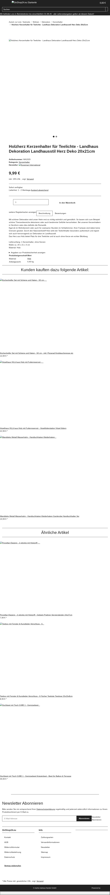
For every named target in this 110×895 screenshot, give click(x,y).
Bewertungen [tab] (60, 213)
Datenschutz (9, 857)
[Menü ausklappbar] (5, 3)
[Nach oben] (55, 893)
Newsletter (45, 847)
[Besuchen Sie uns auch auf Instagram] (4, 873)
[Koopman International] (29, 165)
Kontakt (7, 837)
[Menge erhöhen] (51, 202)
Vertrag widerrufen (12, 866)
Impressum (45, 857)
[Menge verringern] (11, 202)
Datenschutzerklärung (45, 809)
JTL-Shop (104, 888)
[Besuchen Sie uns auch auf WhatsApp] (4, 876)
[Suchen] (106, 9)
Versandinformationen (50, 842)
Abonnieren (84, 818)
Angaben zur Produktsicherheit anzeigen (28, 252)
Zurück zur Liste (15, 22)
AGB (6, 842)
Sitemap (44, 852)
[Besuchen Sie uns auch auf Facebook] (4, 870)
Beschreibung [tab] (44, 213)
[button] (95, 3)
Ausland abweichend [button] (39, 190)
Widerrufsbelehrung (12, 852)
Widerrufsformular (12, 847)
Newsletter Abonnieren (96, 818)
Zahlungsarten (47, 837)
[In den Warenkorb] (11, 37)
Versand (30, 179)
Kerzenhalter (24, 162)
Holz (29, 258)
